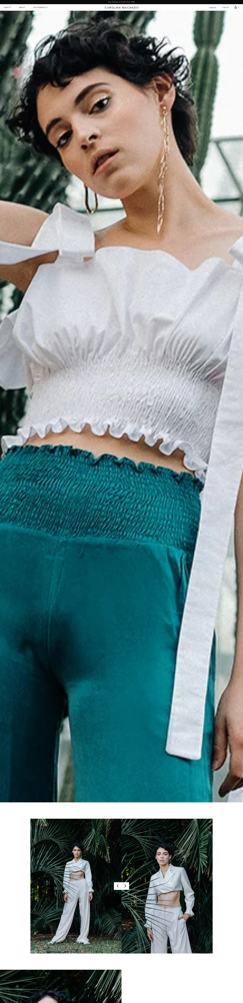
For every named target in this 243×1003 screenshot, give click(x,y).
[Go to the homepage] (121, 7)
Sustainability (40, 7)
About (22, 7)
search (212, 8)
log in (225, 7)
